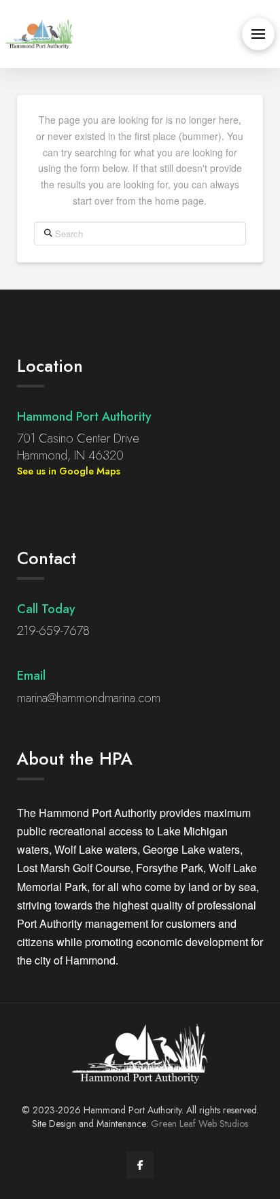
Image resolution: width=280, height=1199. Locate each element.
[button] (258, 34)
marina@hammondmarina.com (88, 698)
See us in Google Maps (68, 471)
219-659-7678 (53, 631)
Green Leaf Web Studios (199, 1123)
